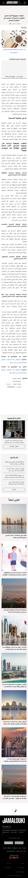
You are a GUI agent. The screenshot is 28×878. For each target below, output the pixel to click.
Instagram (6, 830)
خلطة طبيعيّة (17, 381)
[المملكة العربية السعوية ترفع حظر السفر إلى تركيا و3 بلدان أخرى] (14, 593)
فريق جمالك (24, 27)
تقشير (19, 387)
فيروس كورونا (17, 378)
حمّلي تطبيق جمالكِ (14, 838)
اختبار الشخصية (11, 851)
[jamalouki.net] (14, 2)
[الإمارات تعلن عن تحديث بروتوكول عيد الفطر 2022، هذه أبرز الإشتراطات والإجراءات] (14, 630)
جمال (14, 23)
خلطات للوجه (17, 384)
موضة (24, 848)
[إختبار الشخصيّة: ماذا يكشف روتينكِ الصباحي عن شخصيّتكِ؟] (14, 429)
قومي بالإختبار (14, 446)
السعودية (14, 848)
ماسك (8, 384)
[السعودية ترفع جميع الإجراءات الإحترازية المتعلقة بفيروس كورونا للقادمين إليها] (14, 742)
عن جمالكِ (9, 863)
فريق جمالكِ (21, 867)
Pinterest (14, 830)
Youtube (14, 832)
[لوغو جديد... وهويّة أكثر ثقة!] (14, 67)
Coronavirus (11, 387)
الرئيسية (18, 23)
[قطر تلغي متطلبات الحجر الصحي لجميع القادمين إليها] (14, 519)
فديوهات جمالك (7, 848)
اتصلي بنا (22, 863)
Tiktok (21, 832)
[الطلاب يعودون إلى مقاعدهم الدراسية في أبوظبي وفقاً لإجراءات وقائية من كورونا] (14, 668)
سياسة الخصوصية (20, 871)
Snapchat (5, 832)
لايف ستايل (19, 851)
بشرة (10, 23)
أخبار (24, 851)
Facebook (22, 830)
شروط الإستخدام (7, 867)
